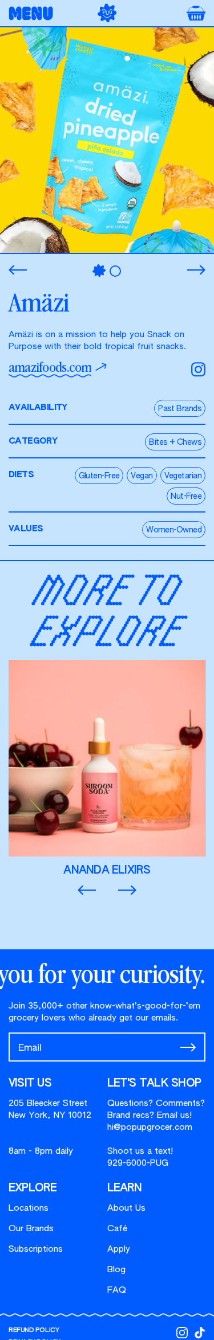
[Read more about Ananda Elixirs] (107, 768)
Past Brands (179, 409)
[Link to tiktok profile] (199, 1332)
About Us (126, 1208)
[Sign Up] (188, 1047)
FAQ (116, 1290)
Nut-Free (186, 497)
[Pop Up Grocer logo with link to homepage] (107, 12)
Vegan (141, 476)
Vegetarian (182, 476)
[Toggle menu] (34, 13)
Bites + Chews (175, 442)
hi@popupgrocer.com (149, 1127)
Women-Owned (173, 530)
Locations (29, 1208)
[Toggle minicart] (196, 13)
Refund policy (34, 1330)
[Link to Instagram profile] (182, 1332)
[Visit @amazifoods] (198, 369)
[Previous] (18, 270)
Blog (116, 1269)
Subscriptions (36, 1249)
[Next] (196, 270)
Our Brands (31, 1228)
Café (117, 1228)
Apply (118, 1249)
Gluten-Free (99, 476)
